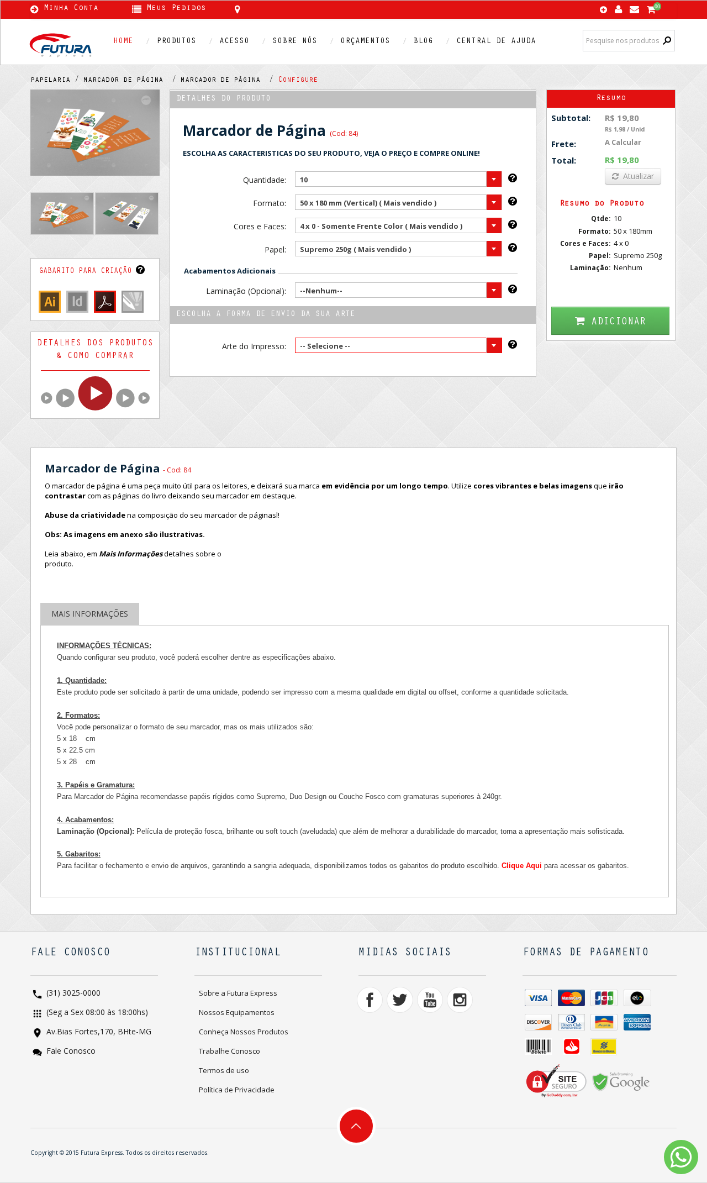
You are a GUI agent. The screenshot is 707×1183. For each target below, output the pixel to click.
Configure (298, 80)
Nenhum (628, 267)
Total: (563, 160)
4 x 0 (621, 243)
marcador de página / (132, 80)
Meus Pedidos (176, 9)
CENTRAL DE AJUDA (496, 42)
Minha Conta (71, 9)
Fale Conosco (70, 1052)
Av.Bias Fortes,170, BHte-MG (97, 1032)
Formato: (269, 203)
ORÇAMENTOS (365, 42)
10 (617, 218)
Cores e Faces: (260, 226)
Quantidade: (264, 180)
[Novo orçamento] (603, 10)
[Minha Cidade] (316, 9)
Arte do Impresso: (254, 346)
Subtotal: (570, 117)
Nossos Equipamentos (237, 1012)
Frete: (563, 143)
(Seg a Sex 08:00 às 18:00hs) (96, 1013)
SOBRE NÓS (294, 42)
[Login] (618, 7)
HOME (123, 42)
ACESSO (234, 42)
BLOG (423, 42)
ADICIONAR (618, 322)
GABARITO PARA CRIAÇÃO (87, 271)
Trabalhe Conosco (229, 1051)
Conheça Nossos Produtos (243, 1032)
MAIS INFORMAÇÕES (89, 613)
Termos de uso (224, 1070)
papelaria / (56, 80)
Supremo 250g (638, 255)
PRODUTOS (176, 42)
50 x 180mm (633, 231)
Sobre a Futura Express (238, 993)
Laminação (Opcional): (246, 291)
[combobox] (398, 179)
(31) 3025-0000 (72, 994)
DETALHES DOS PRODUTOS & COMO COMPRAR (95, 350)
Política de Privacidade (237, 1090)
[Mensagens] (634, 7)
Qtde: (601, 218)
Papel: (275, 249)
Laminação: (590, 267)
